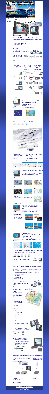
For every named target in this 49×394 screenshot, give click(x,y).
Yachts (26, 386)
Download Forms (17, 387)
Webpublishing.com (13, 390)
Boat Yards (28, 386)
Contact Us (23, 387)
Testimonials (24, 386)
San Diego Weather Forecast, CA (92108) (9, 18)
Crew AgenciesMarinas (31, 386)
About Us (18, 386)
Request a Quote (31, 387)
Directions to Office (28, 387)
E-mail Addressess (25, 387)
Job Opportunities (20, 387)
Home (16, 386)
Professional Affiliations (21, 386)
